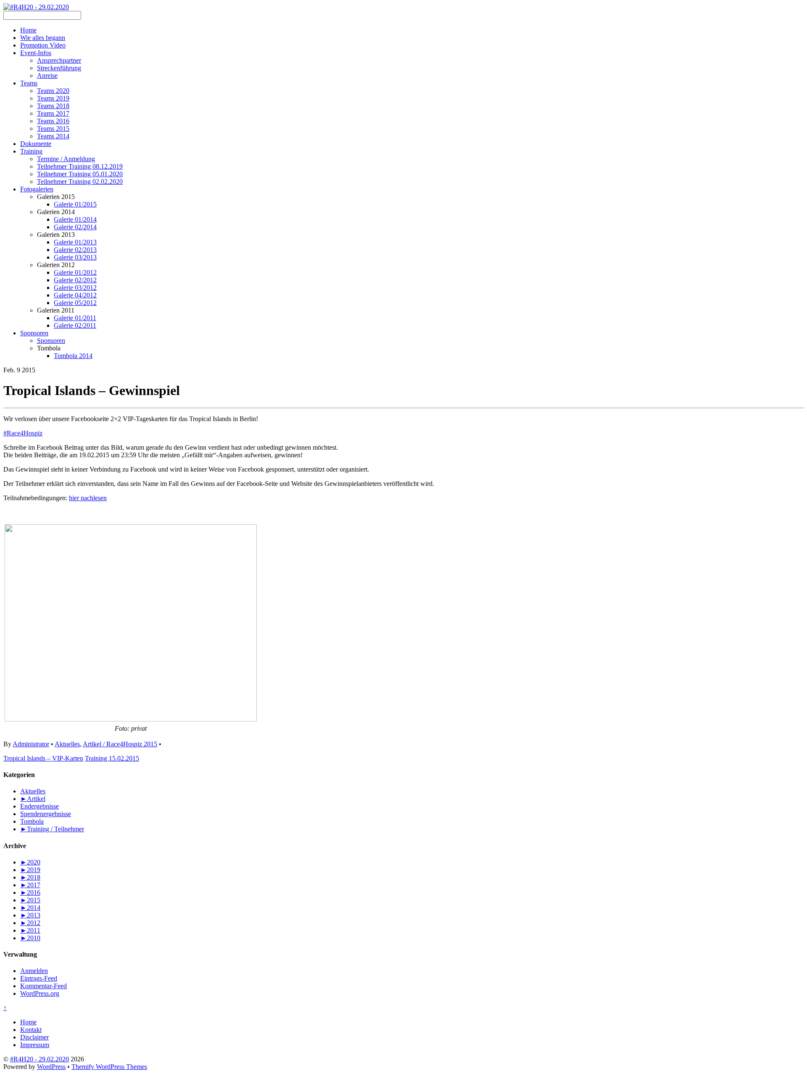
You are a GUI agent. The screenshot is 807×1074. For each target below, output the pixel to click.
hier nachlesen (88, 497)
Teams (28, 83)
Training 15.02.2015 (112, 758)
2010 (30, 937)
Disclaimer (34, 1037)
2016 (30, 892)
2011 (30, 930)
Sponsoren (34, 333)
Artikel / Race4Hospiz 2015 (120, 744)
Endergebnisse (39, 806)
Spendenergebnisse (45, 813)
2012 (30, 922)
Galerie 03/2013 (75, 257)
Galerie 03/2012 (75, 287)
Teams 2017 (53, 113)
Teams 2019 (53, 98)
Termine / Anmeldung (66, 158)
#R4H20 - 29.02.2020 (39, 1059)
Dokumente (35, 143)
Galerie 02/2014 (75, 227)
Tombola (32, 821)
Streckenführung (59, 68)
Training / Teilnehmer (55, 829)
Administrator (31, 744)
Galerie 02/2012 (75, 280)
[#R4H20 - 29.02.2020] (36, 7)
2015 (30, 900)
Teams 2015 (53, 128)
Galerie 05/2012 (75, 302)
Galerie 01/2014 (75, 219)
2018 (30, 877)
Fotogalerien (36, 189)
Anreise (47, 75)
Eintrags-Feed (38, 978)
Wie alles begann (42, 37)
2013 (30, 915)
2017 (30, 884)
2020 (30, 862)
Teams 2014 (53, 136)
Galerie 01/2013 (75, 242)
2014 (30, 907)
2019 (30, 869)
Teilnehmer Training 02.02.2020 (80, 181)
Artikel (36, 798)
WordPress (51, 1066)
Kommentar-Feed (43, 985)
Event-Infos (35, 52)
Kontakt (31, 1029)
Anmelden (34, 970)
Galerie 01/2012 (75, 272)
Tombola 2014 (73, 355)
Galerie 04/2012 (75, 295)
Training (31, 151)
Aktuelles (67, 744)
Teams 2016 (53, 121)
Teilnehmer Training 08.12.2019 (80, 166)
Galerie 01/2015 (75, 204)
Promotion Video (43, 45)
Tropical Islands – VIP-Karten (43, 758)
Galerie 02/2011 (75, 325)
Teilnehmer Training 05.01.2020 (80, 174)
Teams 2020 (53, 90)
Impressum (34, 1044)
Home (28, 30)
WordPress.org (39, 993)
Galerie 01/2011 (75, 317)
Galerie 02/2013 (75, 249)
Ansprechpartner (59, 60)
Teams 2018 (53, 105)
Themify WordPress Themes (109, 1066)
